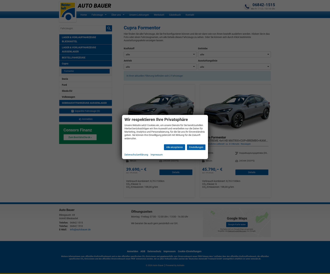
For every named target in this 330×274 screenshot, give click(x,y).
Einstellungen (196, 147)
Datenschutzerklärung (136, 154)
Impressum (157, 154)
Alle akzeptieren (174, 147)
